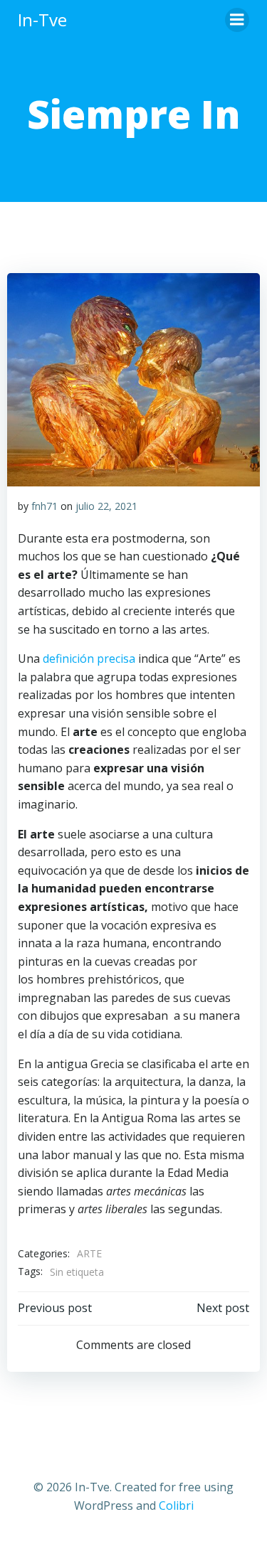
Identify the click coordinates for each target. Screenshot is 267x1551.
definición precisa (90, 658)
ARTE (89, 1253)
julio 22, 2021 (106, 506)
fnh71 (44, 506)
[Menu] (237, 20)
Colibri (176, 1505)
